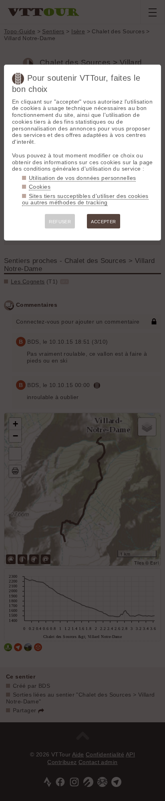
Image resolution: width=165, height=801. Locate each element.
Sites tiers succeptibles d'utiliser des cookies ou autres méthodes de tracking (85, 199)
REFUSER (60, 221)
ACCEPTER (103, 221)
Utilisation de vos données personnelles (82, 178)
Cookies (39, 186)
